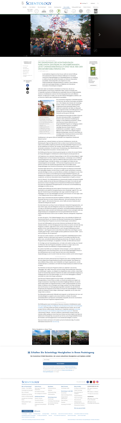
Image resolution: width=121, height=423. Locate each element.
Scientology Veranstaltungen (26, 68)
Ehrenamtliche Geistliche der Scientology (81, 413)
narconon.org (55, 321)
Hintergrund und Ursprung (27, 394)
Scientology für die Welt (66, 404)
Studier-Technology (78, 390)
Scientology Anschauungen (27, 390)
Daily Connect (64, 386)
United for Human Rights (72, 415)
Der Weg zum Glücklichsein (80, 388)
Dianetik (30, 413)
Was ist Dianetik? (25, 392)
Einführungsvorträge (52, 392)
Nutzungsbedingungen (48, 371)
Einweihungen (25, 65)
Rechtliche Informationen (95, 419)
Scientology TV (85, 3)
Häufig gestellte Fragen (76, 7)
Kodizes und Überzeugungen (27, 396)
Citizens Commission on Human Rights (28, 417)
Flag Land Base (64, 400)
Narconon (50, 415)
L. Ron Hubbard (32, 7)
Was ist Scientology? (42, 7)
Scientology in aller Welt (67, 391)
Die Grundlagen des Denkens (41, 393)
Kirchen (50, 7)
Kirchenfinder (63, 392)
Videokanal (24, 403)
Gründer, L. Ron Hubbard (27, 388)
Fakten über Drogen (78, 397)
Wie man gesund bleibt (79, 408)
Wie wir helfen (66, 7)
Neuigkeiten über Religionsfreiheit (26, 70)
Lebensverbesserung (39, 402)
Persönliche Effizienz (39, 400)
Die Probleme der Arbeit (39, 391)
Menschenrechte (77, 399)
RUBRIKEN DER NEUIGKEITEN (27, 62)
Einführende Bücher (52, 388)
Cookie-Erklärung (79, 419)
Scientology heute (57, 7)
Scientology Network (36, 413)
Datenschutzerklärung (70, 367)
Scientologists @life (65, 388)
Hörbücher (50, 390)
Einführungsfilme (51, 394)
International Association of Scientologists (29, 415)
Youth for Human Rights (82, 415)
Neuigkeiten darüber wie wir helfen (27, 76)
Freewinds (63, 402)
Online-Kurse (95, 7)
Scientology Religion (45, 413)
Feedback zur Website (93, 391)
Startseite (24, 7)
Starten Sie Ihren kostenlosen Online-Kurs (65, 413)
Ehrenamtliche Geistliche (79, 405)
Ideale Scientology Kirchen (66, 394)
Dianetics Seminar (38, 398)
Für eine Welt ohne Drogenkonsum (60, 415)
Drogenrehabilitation (78, 395)
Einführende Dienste (40, 396)
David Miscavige (54, 413)
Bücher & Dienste (87, 7)
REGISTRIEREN (60, 364)
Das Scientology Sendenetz (26, 73)
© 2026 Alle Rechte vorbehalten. (33, 419)
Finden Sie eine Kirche (93, 393)
